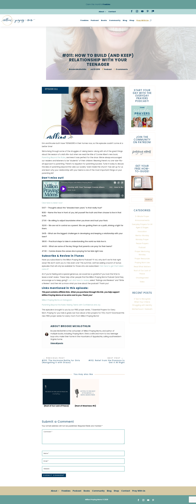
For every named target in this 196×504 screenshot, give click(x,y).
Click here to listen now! (52, 203)
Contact (112, 12)
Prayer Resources (142, 258)
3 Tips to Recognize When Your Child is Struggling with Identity (142, 302)
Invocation (142, 231)
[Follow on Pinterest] (147, 11)
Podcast (95, 20)
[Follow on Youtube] (142, 11)
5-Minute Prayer (142, 216)
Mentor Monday (142, 235)
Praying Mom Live (142, 262)
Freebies (84, 20)
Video (142, 281)
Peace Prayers (142, 243)
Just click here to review (78, 280)
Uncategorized (142, 277)
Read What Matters (142, 266)
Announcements (142, 220)
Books (104, 20)
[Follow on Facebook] (131, 11)
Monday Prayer (142, 239)
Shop (131, 20)
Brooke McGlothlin (77, 69)
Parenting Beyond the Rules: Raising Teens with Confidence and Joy (71, 305)
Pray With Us (142, 20)
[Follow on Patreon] (153, 11)
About (101, 12)
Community (115, 20)
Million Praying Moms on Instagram (57, 300)
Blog (125, 20)
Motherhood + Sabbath (142, 309)
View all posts (56, 343)
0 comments (122, 69)
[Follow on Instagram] (137, 11)
